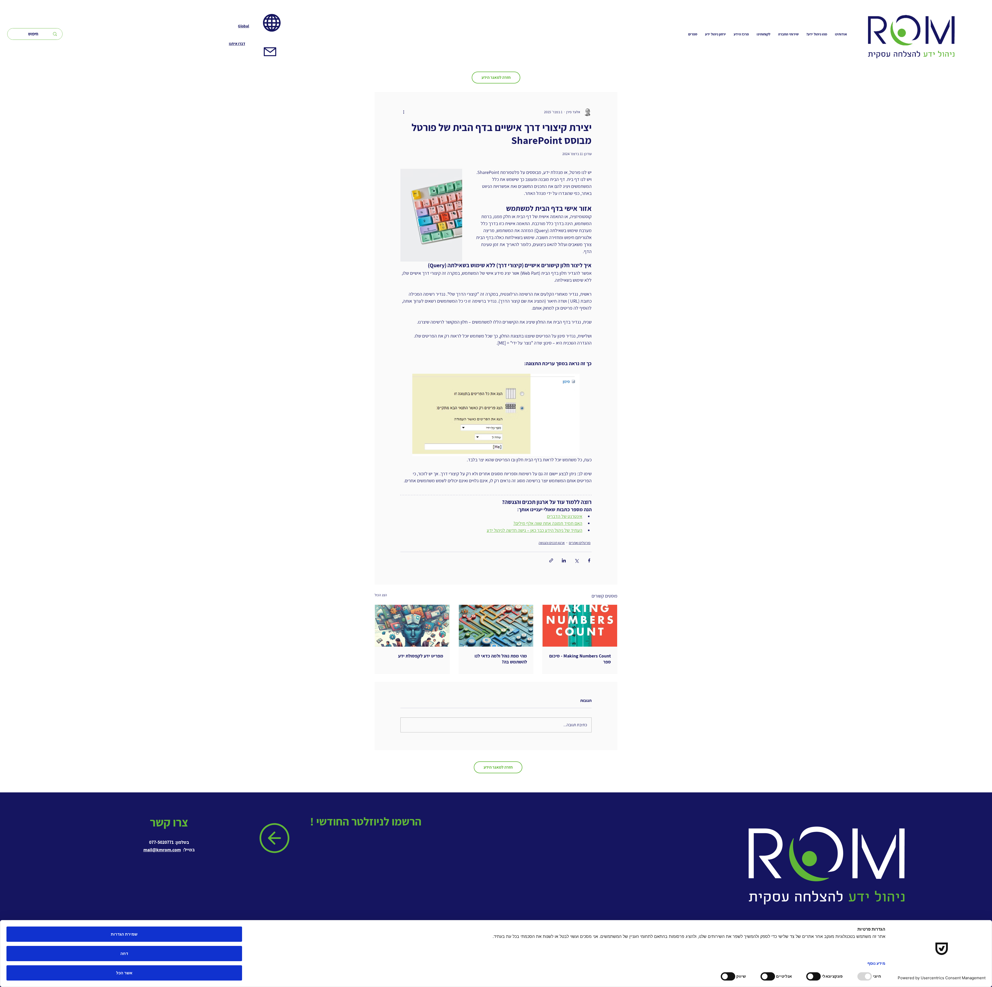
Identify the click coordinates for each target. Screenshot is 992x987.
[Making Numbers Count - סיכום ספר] (579, 626)
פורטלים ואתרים (580, 542)
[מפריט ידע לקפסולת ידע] (412, 626)
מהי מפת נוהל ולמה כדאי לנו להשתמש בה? (501, 659)
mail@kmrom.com (162, 850)
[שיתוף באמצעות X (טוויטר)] (576, 560)
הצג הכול (381, 595)
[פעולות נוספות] (403, 112)
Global (243, 26)
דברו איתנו (237, 43)
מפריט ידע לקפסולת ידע (420, 656)
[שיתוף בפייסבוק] (589, 560)
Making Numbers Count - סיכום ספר (580, 659)
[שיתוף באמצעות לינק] (551, 560)
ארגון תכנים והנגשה (552, 542)
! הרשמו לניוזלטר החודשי (367, 821)
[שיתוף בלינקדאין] (563, 560)
